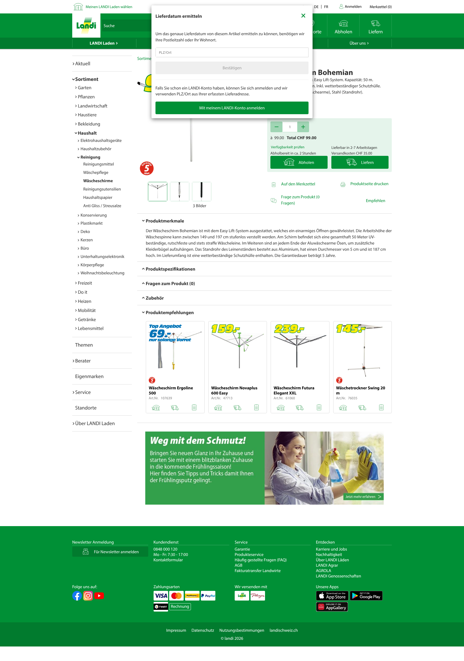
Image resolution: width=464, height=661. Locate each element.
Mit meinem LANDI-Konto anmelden (232, 107)
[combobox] (232, 52)
